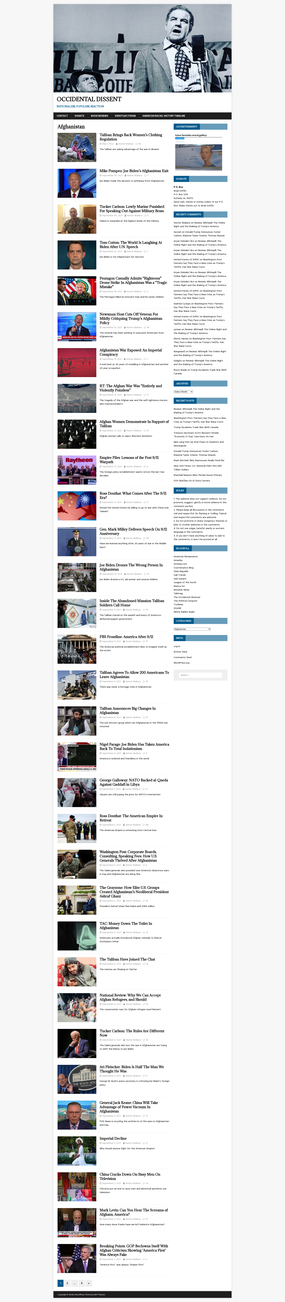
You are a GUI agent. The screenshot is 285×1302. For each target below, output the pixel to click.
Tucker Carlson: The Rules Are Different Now (132, 1033)
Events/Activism (125, 116)
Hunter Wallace (125, 144)
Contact (62, 116)
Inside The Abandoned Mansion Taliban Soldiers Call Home (132, 603)
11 (146, 1076)
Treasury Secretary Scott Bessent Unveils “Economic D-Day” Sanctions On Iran (196, 434)
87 (140, 144)
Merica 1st (179, 586)
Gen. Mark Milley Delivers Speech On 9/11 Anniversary (133, 531)
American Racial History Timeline (163, 116)
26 (147, 1183)
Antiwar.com (180, 564)
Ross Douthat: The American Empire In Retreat (131, 818)
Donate (79, 116)
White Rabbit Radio (184, 612)
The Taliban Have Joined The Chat (127, 959)
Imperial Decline (113, 1138)
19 (147, 609)
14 (147, 681)
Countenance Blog (183, 567)
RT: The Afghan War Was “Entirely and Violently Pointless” (131, 388)
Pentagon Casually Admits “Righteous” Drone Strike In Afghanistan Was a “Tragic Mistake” (133, 282)
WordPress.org (181, 663)
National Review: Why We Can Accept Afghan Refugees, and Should (130, 997)
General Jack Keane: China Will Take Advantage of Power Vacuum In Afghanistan (129, 1106)
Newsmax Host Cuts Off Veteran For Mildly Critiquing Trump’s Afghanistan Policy (131, 318)
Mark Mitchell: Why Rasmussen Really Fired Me (199, 460)
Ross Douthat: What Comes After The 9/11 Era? (133, 495)
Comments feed (182, 657)
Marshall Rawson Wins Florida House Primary (198, 475)
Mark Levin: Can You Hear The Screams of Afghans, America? (134, 1212)
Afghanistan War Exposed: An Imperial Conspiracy (131, 352)
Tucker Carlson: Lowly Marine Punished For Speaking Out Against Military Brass (132, 208)
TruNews (178, 604)
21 (147, 1143)
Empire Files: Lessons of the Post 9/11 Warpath (129, 459)
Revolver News (181, 590)
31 (147, 717)
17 (148, 395)
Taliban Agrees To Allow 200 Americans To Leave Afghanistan (134, 674)
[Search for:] (200, 675)
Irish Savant (180, 578)
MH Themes (99, 1294)
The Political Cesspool (185, 601)
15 (147, 1004)
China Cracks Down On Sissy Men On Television (130, 1176)
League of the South (185, 582)
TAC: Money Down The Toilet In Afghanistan (126, 925)
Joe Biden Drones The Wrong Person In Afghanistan (131, 567)
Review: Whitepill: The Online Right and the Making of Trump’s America (199, 224)
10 (148, 430)
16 (148, 574)
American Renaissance (186, 556)
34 (148, 327)
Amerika (178, 560)
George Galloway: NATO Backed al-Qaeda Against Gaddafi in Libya (134, 782)
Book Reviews (99, 116)
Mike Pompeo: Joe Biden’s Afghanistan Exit (134, 171)
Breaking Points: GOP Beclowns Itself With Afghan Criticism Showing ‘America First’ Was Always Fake (134, 1250)
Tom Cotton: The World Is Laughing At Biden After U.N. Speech (131, 244)
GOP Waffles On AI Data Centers (192, 480)
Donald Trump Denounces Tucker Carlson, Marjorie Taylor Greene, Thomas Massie (199, 233)
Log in (177, 646)
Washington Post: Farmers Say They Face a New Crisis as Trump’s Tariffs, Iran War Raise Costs (199, 263)
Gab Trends (180, 575)
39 (147, 538)
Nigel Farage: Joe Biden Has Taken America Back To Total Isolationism (134, 746)
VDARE (177, 608)
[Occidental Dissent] (142, 90)
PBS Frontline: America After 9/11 (126, 637)
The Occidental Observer (187, 597)
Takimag (178, 593)
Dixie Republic (181, 571)
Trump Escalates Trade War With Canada (196, 427)
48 (147, 825)
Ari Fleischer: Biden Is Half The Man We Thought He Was (132, 1069)
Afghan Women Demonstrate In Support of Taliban (134, 423)
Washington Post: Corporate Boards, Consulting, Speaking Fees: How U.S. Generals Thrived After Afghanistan (128, 856)
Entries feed (180, 651)
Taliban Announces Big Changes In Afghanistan (128, 710)
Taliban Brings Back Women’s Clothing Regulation (131, 137)
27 (146, 789)
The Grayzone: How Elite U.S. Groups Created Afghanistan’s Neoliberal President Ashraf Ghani (134, 891)
